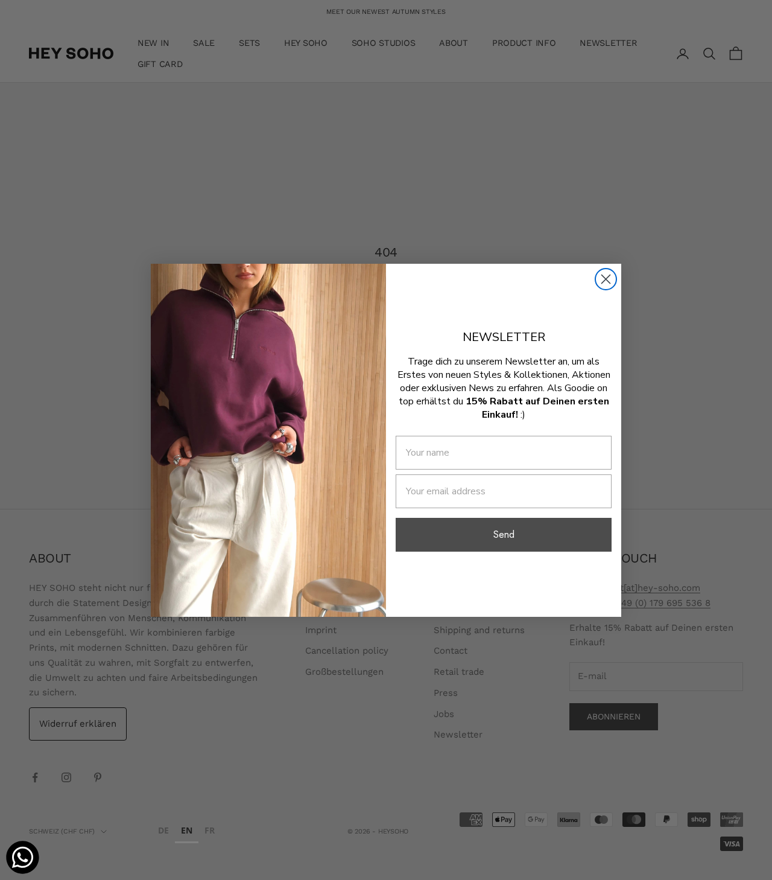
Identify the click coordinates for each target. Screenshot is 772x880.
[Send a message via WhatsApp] (22, 857)
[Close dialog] (605, 279)
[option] (163, 832)
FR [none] (209, 830)
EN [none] (186, 830)
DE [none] (163, 830)
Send (503, 534)
